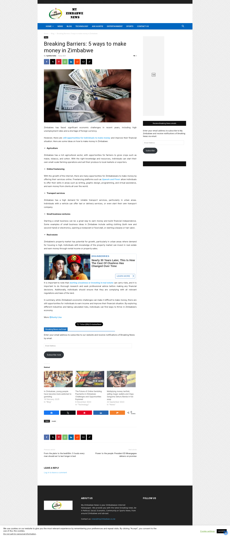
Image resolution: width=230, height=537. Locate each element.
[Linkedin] (71, 61)
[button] (183, 26)
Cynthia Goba (51, 56)
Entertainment (115, 26)
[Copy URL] (89, 61)
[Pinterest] (58, 61)
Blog (69, 26)
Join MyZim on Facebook (164, 164)
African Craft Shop (85, 2)
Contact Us (153, 2)
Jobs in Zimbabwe (125, 2)
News (60, 26)
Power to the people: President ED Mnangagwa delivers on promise (116, 454)
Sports (129, 26)
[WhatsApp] (65, 61)
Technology (81, 26)
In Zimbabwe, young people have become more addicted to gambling (57, 394)
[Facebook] (46, 61)
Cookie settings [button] (207, 531)
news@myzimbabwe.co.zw (103, 519)
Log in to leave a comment (55, 472)
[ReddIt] (77, 61)
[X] (52, 61)
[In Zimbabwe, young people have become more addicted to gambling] (58, 379)
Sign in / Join (72, 2)
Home (49, 26)
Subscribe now (54, 354)
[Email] (83, 61)
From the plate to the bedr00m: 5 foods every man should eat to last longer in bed (64, 454)
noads (54, 421)
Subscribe (150, 150)
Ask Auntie (97, 26)
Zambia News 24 (111, 2)
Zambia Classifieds (140, 2)
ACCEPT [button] (221, 531)
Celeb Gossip (98, 2)
